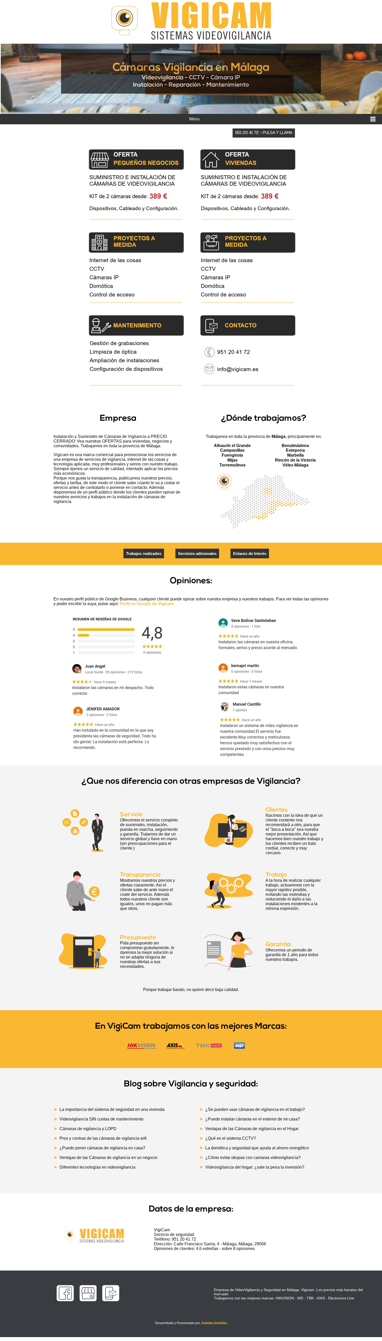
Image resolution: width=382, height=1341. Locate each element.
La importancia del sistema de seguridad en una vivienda (112, 1109)
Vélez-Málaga (295, 465)
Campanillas (232, 450)
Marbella (295, 455)
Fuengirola (232, 455)
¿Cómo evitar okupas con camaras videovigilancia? (253, 1157)
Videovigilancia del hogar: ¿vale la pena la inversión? (254, 1167)
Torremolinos (232, 465)
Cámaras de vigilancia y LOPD (88, 1128)
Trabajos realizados (143, 553)
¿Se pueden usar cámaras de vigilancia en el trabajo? (255, 1109)
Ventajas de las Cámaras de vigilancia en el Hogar (252, 1128)
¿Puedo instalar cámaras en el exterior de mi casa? (252, 1119)
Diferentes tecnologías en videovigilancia (97, 1167)
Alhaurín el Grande (232, 445)
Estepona (295, 450)
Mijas (232, 460)
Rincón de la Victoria (295, 460)
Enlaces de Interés (249, 553)
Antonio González (214, 1323)
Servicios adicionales (197, 553)
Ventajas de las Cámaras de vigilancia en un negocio (108, 1157)
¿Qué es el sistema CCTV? (230, 1138)
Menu (194, 119)
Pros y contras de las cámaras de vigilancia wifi (103, 1138)
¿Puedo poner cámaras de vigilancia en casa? (102, 1148)
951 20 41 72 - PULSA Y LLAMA (263, 133)
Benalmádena (295, 445)
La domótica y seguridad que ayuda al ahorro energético (257, 1148)
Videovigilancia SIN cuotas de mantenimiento (101, 1119)
